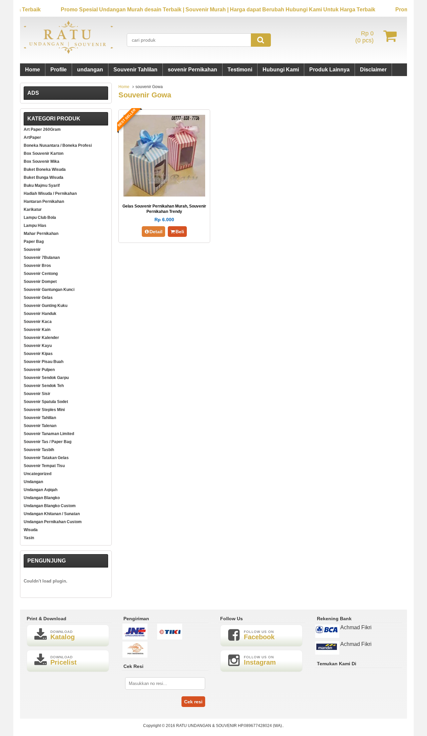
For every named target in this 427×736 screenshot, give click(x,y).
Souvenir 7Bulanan (42, 257)
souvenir (32, 249)
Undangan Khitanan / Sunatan (52, 513)
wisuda (31, 529)
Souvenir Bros (37, 265)
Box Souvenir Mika (41, 161)
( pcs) (364, 37)
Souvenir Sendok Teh (44, 385)
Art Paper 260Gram (42, 129)
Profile (58, 69)
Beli (179, 231)
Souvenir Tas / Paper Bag (47, 441)
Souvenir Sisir (37, 393)
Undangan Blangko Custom (50, 505)
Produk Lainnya (329, 69)
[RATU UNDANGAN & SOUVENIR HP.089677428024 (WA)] (68, 52)
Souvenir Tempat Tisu (44, 465)
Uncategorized (37, 473)
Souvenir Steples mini (44, 409)
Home (32, 69)
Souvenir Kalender (41, 337)
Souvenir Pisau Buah (43, 361)
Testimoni (240, 69)
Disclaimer (373, 69)
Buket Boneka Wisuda (45, 169)
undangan (90, 69)
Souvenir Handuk (40, 313)
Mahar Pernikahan (41, 233)
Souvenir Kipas (38, 353)
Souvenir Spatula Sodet (46, 401)
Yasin (29, 537)
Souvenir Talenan (40, 425)
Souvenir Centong (41, 273)
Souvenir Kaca (38, 321)
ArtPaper (32, 137)
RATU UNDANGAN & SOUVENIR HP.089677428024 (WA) (229, 725)
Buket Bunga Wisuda (43, 177)
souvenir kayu (38, 345)
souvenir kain (37, 329)
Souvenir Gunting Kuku (45, 305)
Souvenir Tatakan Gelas (46, 457)
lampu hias (35, 225)
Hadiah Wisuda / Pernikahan (50, 193)
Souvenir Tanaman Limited (49, 433)
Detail (155, 231)
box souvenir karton (43, 153)
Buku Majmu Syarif (42, 185)
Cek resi (193, 701)
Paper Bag (34, 241)
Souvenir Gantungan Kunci (49, 289)
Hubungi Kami (281, 69)
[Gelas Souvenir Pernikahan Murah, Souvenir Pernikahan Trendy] (164, 195)
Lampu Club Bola (40, 217)
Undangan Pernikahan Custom (53, 521)
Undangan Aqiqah (40, 489)
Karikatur (33, 209)
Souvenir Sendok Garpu (46, 377)
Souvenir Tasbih (39, 449)
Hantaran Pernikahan (44, 201)
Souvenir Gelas (38, 297)
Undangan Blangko (42, 497)
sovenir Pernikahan (192, 69)
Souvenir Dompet (40, 281)
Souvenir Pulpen (39, 369)
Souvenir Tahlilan (135, 69)
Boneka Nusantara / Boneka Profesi (58, 145)
